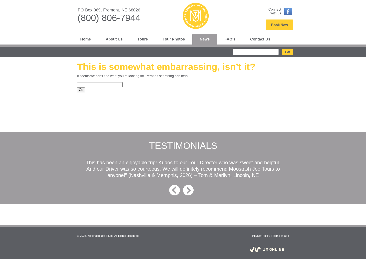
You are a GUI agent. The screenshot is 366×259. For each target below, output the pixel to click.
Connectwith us (274, 11)
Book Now (279, 25)
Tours (142, 39)
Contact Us (260, 39)
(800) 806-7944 (109, 18)
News (205, 39)
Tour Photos (174, 39)
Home (85, 39)
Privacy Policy (261, 235)
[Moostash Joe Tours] (183, 17)
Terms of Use (280, 235)
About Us (114, 39)
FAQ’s (230, 39)
